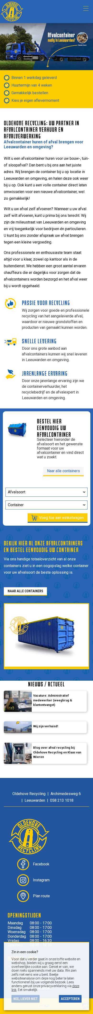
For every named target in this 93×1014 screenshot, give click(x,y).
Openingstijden (24, 915)
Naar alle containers (63, 471)
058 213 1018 (61, 800)
